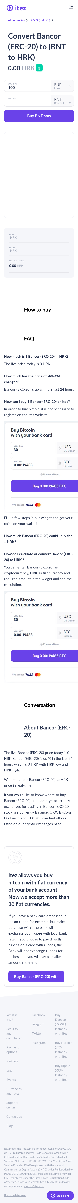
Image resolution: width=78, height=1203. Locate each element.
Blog (9, 1125)
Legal (9, 1070)
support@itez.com (34, 1186)
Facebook (38, 1015)
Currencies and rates (14, 1091)
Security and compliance (14, 1033)
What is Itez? (11, 1017)
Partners (12, 1061)
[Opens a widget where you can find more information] (60, 1196)
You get (13, 98)
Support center (12, 1104)
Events (11, 1079)
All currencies (16, 20)
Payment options (12, 1049)
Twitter (37, 1033)
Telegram (38, 1024)
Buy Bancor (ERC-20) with (36, 976)
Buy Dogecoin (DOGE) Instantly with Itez (61, 1024)
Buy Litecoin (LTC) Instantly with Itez (63, 1049)
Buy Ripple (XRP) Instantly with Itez (62, 1072)
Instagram (39, 1042)
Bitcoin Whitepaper (15, 1195)
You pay (12, 83)
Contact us (14, 1116)
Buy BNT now (39, 115)
